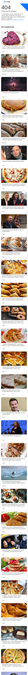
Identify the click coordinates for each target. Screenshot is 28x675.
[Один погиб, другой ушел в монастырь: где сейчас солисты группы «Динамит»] (14, 202)
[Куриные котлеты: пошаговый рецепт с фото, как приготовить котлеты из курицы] (14, 522)
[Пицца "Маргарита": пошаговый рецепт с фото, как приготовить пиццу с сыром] (14, 270)
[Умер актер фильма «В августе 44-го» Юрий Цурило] (14, 225)
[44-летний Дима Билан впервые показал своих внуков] (14, 408)
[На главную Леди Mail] (8, 2)
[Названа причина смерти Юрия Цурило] (14, 156)
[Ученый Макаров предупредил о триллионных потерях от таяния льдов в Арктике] (14, 476)
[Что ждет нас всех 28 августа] (14, 87)
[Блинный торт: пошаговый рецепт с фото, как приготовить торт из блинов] (14, 636)
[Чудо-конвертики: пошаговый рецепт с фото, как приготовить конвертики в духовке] (14, 293)
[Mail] (5, 2)
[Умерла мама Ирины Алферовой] (14, 431)
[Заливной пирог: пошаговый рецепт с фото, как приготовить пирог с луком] (14, 110)
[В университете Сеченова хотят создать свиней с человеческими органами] (14, 133)
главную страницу (18, 19)
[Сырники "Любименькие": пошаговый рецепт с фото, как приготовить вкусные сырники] (14, 339)
